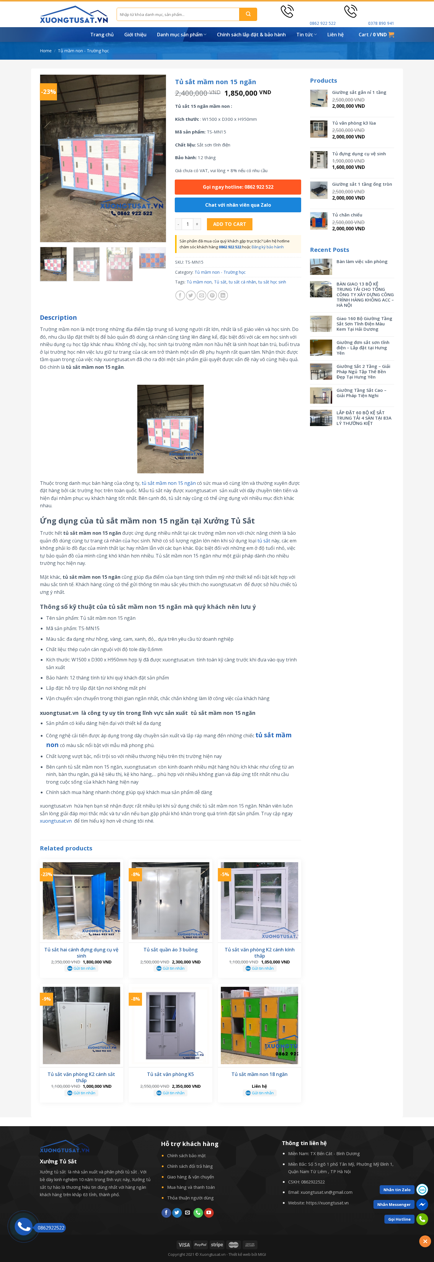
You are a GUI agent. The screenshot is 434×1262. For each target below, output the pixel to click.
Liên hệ (335, 34)
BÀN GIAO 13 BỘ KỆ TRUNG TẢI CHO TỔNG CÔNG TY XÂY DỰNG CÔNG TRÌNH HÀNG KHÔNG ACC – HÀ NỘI (365, 294)
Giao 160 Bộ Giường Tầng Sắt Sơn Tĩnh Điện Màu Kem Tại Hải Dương (364, 324)
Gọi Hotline (399, 1219)
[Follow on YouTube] (209, 1213)
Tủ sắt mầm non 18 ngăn (259, 1074)
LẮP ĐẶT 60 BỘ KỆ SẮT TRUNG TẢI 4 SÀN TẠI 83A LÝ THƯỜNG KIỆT (364, 418)
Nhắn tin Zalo (397, 1189)
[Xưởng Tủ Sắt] (74, 14)
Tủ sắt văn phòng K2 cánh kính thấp (260, 953)
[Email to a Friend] (201, 295)
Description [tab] (58, 317)
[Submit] (248, 14)
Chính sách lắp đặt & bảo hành (251, 34)
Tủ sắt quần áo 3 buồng (170, 950)
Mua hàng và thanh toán (191, 1187)
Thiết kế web (240, 1254)
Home (46, 50)
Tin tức (304, 34)
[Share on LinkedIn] (223, 295)
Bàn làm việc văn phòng (362, 261)
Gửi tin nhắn (84, 968)
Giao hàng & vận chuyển (190, 1177)
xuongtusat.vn (56, 821)
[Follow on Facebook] (166, 1213)
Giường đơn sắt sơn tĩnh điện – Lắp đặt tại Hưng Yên (363, 348)
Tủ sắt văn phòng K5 (170, 1074)
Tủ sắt (220, 282)
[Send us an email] (187, 1213)
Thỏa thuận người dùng (190, 1198)
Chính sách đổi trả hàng (190, 1166)
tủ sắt (263, 540)
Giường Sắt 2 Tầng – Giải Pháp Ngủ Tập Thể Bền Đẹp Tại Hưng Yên (363, 371)
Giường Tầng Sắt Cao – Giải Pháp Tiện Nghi (361, 392)
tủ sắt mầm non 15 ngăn (169, 483)
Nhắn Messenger (394, 1204)
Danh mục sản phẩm (180, 34)
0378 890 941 (381, 23)
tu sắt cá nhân (242, 282)
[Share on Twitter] (191, 295)
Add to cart (230, 224)
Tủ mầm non (199, 282)
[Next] (156, 158)
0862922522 (313, 1182)
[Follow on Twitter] (177, 1213)
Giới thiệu (135, 34)
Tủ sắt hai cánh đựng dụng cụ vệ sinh (81, 953)
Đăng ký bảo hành (268, 247)
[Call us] (198, 1213)
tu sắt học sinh (272, 282)
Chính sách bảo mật (186, 1155)
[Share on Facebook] (180, 295)
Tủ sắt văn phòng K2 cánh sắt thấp (81, 1077)
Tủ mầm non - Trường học (83, 50)
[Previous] (50, 158)
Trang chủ (102, 34)
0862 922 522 (323, 23)
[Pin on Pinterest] (212, 295)
